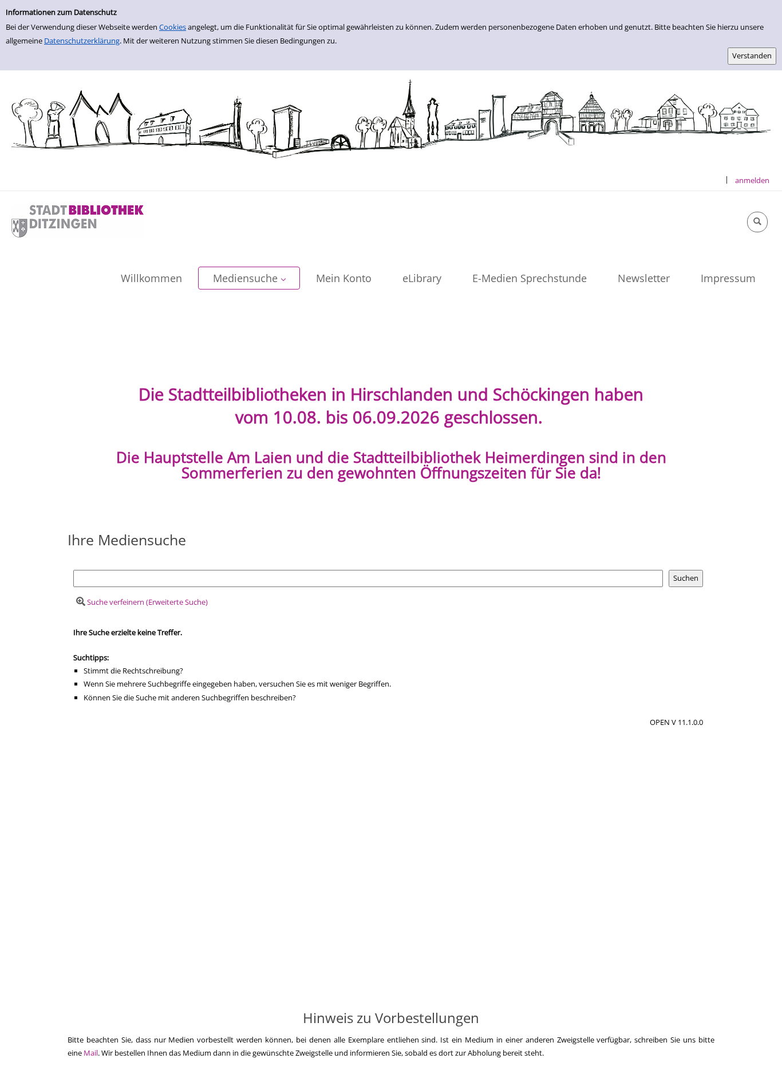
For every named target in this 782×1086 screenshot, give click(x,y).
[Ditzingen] (77, 220)
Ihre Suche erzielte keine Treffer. (127, 632)
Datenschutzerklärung (82, 40)
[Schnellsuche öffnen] (757, 222)
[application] (249, 278)
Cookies (172, 27)
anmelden (752, 180)
